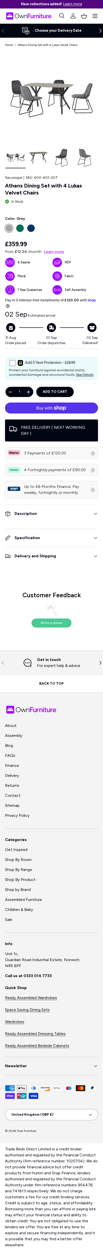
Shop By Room (18, 859)
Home (9, 44)
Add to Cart (55, 392)
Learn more (72, 4)
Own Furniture (26, 1131)
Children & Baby (19, 909)
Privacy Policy (17, 815)
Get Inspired (16, 849)
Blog (9, 745)
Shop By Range (18, 869)
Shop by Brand (18, 889)
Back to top (51, 683)
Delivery (12, 775)
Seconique (13, 178)
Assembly (13, 735)
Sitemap (12, 805)
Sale (8, 919)
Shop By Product (20, 879)
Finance (12, 765)
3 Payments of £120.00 (45, 453)
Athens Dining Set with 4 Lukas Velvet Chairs (48, 44)
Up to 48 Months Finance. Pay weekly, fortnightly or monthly (51, 489)
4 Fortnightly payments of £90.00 (55, 469)
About (10, 725)
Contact (12, 795)
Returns (12, 785)
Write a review (51, 623)
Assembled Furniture (23, 899)
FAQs (10, 755)
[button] (84, 15)
